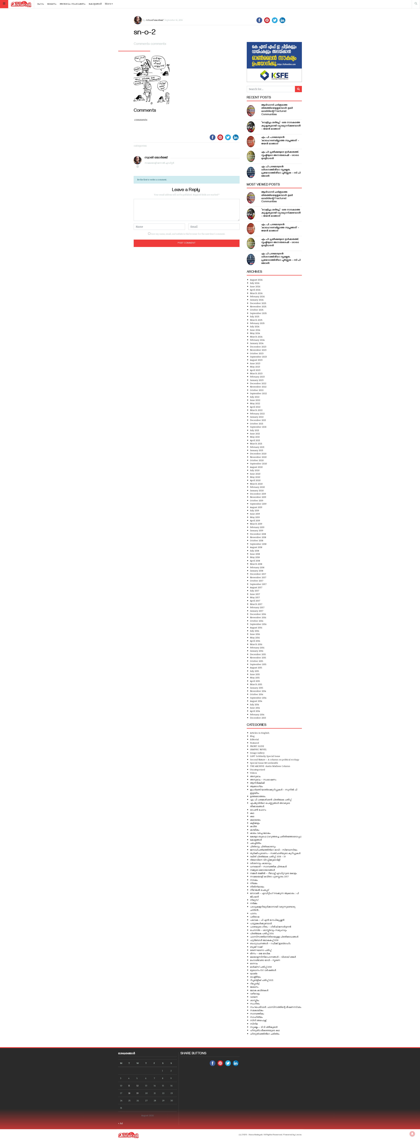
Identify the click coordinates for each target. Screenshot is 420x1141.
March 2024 (256, 336)
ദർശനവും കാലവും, (261, 863)
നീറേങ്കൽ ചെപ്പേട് (259, 889)
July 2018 (254, 550)
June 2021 (255, 433)
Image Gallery (257, 752)
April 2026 (255, 289)
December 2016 (258, 614)
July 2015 (254, 670)
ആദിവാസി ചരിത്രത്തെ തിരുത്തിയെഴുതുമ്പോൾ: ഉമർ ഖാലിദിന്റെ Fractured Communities (277, 110)
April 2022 (255, 406)
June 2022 (255, 400)
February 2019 (257, 527)
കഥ (252, 813)
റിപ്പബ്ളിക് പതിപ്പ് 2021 (261, 980)
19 (137, 1093)
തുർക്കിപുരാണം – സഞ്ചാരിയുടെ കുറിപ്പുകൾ (275, 853)
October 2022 (256, 390)
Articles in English (259, 732)
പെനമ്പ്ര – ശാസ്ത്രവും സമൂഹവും (268, 930)
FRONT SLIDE (257, 746)
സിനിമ (254, 1023)
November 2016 (258, 617)
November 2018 (258, 537)
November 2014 (258, 691)
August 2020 (256, 467)
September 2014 (258, 697)
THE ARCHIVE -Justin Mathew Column (270, 766)
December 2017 (258, 573)
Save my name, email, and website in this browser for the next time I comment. (188, 233)
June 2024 (255, 329)
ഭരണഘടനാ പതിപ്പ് (260, 950)
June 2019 (255, 513)
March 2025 (256, 319)
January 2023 (256, 380)
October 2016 (256, 620)
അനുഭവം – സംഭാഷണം (263, 779)
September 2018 (258, 543)
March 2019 (256, 523)
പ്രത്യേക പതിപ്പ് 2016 (262, 933)
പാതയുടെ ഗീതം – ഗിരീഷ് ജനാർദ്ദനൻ (270, 926)
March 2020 (256, 483)
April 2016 (255, 640)
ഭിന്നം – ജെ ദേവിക (260, 953)
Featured (254, 742)
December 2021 (258, 420)
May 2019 (255, 517)
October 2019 (256, 500)
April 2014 (255, 711)
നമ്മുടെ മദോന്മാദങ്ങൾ (262, 869)
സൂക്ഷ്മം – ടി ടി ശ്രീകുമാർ (263, 1027)
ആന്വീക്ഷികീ (257, 782)
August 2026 (256, 279)
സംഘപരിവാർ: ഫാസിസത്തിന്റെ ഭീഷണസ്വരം (275, 1007)
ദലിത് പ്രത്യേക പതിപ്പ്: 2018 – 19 (268, 856)
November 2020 (258, 456)
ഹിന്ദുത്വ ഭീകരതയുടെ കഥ (265, 1030)
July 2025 (254, 316)
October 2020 (257, 460)
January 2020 (257, 490)
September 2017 (258, 584)
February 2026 (257, 296)
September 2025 (258, 313)
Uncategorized (257, 769)
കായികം (254, 829)
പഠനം (253, 913)
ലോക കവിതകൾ (259, 990)
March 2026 (256, 293)
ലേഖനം (51, 4)
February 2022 (257, 413)
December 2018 (258, 533)
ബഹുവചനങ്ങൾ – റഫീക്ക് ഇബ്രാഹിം (270, 943)
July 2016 (254, 630)
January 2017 (256, 610)
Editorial (254, 739)
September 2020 (258, 463)
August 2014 (256, 701)
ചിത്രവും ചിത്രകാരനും (263, 846)
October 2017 (256, 580)
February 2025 (257, 323)
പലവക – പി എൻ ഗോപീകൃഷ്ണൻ (267, 919)
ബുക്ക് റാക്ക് (256, 946)
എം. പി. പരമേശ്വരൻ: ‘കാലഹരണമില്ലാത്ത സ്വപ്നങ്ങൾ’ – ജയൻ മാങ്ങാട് (280, 140)
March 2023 (256, 373)
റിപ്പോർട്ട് (254, 983)
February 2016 (257, 647)
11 (129, 1085)
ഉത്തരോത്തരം (257, 796)
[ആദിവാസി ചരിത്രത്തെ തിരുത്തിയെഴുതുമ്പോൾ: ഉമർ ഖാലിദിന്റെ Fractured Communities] (251, 110)
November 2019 (258, 497)
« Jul (120, 1123)
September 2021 (258, 426)
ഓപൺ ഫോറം (258, 809)
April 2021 (255, 440)
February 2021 (257, 446)
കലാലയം (255, 819)
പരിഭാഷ (254, 916)
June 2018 (255, 553)
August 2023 (256, 359)
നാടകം (254, 879)
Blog (252, 736)
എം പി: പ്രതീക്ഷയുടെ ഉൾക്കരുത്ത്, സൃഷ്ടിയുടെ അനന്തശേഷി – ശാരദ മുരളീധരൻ (280, 155)
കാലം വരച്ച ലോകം (260, 833)
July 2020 (255, 470)
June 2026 (255, 286)
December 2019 (258, 493)
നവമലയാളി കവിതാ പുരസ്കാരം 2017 (269, 876)
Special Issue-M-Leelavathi (264, 762)
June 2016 (255, 634)
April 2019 (255, 520)
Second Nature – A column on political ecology (274, 759)
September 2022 (258, 393)
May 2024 (255, 333)
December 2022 (258, 383)
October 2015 (256, 660)
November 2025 (258, 306)
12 (137, 1085)
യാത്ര (253, 973)
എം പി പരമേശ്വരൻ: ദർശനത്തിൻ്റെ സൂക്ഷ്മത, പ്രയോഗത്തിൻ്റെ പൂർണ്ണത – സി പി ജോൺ (281, 171)
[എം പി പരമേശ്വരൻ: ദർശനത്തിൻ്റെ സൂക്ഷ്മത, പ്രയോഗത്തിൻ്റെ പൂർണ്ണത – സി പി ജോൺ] (251, 172)
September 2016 (258, 624)
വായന (254, 996)
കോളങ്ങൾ (95, 4)
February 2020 (257, 487)
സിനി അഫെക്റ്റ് (258, 1020)
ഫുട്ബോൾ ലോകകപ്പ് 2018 (264, 940)
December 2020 (258, 453)
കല (252, 816)
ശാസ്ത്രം (254, 1000)
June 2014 (255, 707)
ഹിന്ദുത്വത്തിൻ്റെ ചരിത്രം (264, 1033)
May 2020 (255, 477)
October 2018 (256, 540)
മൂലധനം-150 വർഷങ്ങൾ (263, 970)
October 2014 (256, 694)
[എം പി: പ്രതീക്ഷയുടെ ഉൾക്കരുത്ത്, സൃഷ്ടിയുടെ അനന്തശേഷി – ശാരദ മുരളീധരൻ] (251, 156)
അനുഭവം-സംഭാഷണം (72, 4)
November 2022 (258, 386)
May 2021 (255, 436)
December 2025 (258, 303)
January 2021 (256, 450)
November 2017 (258, 577)
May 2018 (255, 557)
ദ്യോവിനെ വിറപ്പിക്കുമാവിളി (265, 859)
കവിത (253, 826)
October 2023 (256, 353)
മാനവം (254, 963)
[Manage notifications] (412, 1133)
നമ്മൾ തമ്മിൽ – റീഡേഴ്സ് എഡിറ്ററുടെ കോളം (273, 873)
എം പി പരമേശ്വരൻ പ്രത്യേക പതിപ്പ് (270, 799)
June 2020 (255, 473)
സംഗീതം (255, 1003)
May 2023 (255, 366)
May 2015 (255, 677)
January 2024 (256, 343)
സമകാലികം (256, 1010)
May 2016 (255, 637)
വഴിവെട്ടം (255, 993)
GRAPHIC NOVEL (258, 749)
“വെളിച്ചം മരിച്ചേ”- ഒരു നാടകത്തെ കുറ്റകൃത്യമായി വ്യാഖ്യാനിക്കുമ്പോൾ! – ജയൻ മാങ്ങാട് (281, 126)
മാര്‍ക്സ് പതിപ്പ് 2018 (261, 966)
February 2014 (257, 714)
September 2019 (258, 503)
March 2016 (256, 644)
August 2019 (256, 507)
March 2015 (256, 684)
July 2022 (254, 396)
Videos (253, 772)
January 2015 (256, 687)
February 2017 (257, 607)
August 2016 (256, 627)
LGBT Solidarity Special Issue (265, 756)
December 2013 (258, 717)
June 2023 (255, 363)
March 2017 (256, 604)
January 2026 (257, 299)
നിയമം (253, 883)
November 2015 (258, 657)
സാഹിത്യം (256, 1017)
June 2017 (255, 594)
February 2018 (257, 567)
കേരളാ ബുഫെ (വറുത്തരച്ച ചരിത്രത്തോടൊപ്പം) (275, 836)
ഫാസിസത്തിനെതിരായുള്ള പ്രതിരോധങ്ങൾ (274, 936)
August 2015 (256, 667)
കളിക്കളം (255, 823)
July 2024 (254, 326)
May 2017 (255, 597)
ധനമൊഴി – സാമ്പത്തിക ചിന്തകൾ (268, 866)
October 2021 (256, 423)
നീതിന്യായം (257, 886)
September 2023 (258, 356)
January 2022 (256, 416)
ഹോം (40, 4)
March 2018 (256, 563)
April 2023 (255, 370)
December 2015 (258, 654)
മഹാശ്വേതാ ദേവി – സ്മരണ (265, 960)
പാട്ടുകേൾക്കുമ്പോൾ (261, 923)
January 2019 (256, 530)
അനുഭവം (255, 776)
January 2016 (256, 650)
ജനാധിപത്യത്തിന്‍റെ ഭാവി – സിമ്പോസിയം (273, 849)
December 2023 (258, 346)
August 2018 (256, 547)
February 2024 (257, 339)
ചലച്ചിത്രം (255, 843)
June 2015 (255, 674)
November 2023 (258, 349)
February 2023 (257, 376)
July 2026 (255, 283)
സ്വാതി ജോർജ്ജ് (154, 20)
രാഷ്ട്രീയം (255, 976)
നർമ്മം (253, 903)
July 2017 (254, 590)
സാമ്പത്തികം (257, 1013)
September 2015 (258, 664)
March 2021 (256, 443)
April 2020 (255, 480)
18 (129, 1093)
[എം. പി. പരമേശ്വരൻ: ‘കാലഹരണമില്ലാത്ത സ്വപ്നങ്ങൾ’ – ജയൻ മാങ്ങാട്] (251, 141)
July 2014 (254, 704)
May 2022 (255, 403)
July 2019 (254, 510)
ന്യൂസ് (254, 899)
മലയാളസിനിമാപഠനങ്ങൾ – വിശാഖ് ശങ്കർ (273, 956)
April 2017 (255, 600)
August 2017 (256, 587)
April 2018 (255, 560)
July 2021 (254, 430)
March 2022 (256, 410)
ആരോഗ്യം (256, 786)
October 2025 (256, 309)
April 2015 (255, 681)
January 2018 (256, 570)
